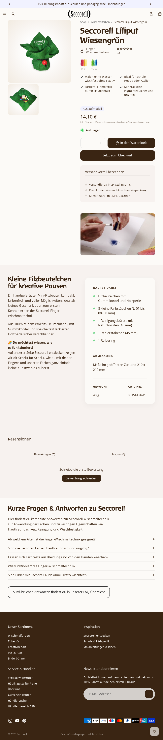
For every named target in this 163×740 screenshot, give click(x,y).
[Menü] (4, 13)
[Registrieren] (149, 694)
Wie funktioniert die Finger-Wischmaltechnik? (41, 566)
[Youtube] (17, 720)
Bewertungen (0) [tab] (44, 454)
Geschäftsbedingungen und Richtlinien (81, 734)
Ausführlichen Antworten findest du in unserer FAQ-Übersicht (59, 592)
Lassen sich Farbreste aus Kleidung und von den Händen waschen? (58, 557)
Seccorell (22, 734)
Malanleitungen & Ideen (99, 647)
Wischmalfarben (100, 22)
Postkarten (15, 653)
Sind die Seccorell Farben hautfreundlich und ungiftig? (48, 548)
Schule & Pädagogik (96, 641)
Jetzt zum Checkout (117, 155)
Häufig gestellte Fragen (23, 683)
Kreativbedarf (17, 647)
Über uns (14, 689)
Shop (83, 22)
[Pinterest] (24, 720)
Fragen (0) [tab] (118, 454)
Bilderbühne (16, 658)
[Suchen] (13, 14)
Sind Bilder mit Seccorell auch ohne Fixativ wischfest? (47, 575)
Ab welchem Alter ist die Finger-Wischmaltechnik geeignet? (51, 539)
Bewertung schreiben (82, 478)
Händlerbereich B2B (21, 706)
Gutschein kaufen (19, 695)
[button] (124, 49)
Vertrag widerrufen (20, 677)
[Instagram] (10, 720)
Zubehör (13, 641)
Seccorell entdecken (50, 352)
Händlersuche (17, 700)
